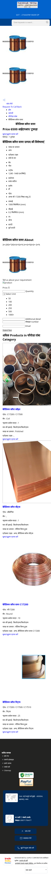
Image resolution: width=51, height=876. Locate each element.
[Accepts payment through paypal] (26, 786)
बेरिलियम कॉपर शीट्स (11, 506)
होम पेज (6, 756)
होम (9, 109)
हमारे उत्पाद (7, 763)
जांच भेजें (9, 103)
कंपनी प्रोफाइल (9, 759)
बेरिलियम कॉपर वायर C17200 (15, 604)
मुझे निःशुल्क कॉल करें (27, 848)
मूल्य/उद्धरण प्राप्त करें (10, 134)
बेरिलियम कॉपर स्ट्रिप (11, 702)
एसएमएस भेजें (27, 838)
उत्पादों (10, 113)
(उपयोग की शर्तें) (23, 860)
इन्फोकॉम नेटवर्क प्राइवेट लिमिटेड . (24, 863)
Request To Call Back (12, 106)
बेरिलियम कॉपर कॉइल (11, 409)
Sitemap (7, 770)
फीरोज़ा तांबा (12, 116)
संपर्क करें (7, 767)
